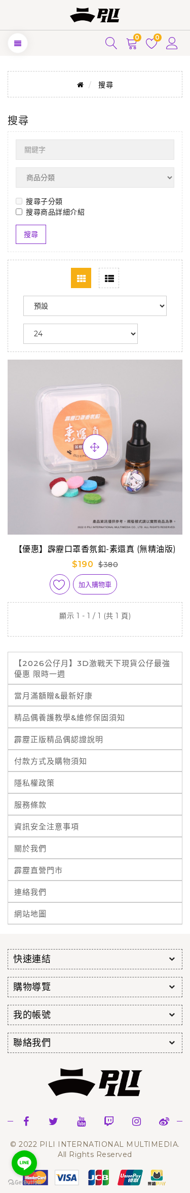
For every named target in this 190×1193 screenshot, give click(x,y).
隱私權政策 (34, 783)
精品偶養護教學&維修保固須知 (69, 717)
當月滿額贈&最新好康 (53, 695)
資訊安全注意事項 (46, 826)
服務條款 (30, 805)
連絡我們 (30, 892)
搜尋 (105, 84)
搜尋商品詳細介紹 (55, 212)
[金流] (95, 1176)
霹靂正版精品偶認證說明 (58, 739)
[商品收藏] (59, 584)
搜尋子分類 (44, 201)
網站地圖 (30, 914)
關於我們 (30, 848)
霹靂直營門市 (38, 870)
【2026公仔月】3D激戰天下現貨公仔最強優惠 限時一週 (92, 668)
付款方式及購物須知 (50, 761)
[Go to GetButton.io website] (24, 1182)
